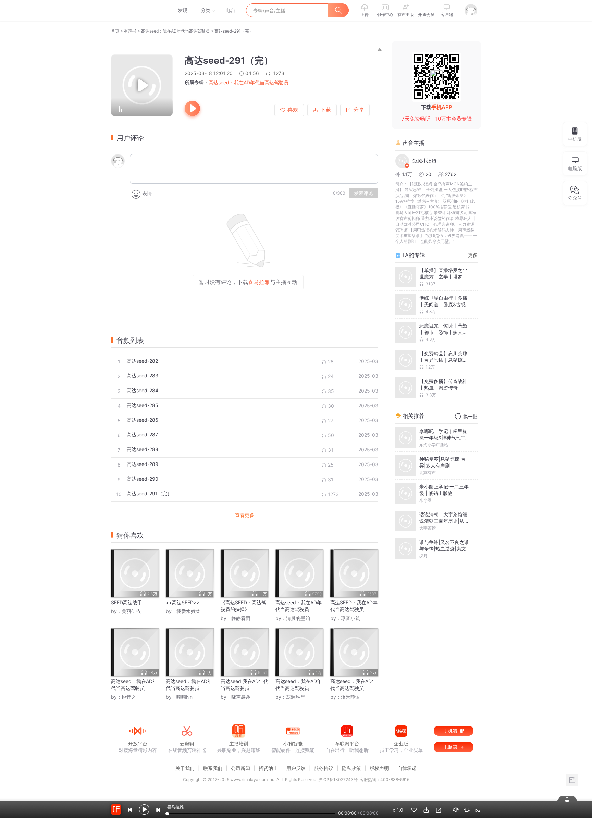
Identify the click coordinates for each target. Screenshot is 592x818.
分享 (358, 110)
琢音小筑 (350, 618)
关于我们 (185, 768)
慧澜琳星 (295, 697)
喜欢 (292, 110)
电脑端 (451, 747)
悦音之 (129, 697)
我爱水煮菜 (188, 611)
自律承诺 (407, 768)
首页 (115, 31)
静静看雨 (240, 618)
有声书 (130, 31)
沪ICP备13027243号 (338, 779)
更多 (473, 255)
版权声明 (379, 768)
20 (428, 174)
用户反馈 (296, 768)
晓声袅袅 (240, 697)
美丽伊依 (131, 611)
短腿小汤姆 (424, 160)
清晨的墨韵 (298, 618)
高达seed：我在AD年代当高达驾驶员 (175, 31)
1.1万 (407, 174)
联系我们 (212, 768)
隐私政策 (351, 768)
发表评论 (363, 193)
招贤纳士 (268, 768)
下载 (325, 110)
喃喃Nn (184, 697)
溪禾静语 (350, 697)
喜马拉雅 (137, 10)
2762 (450, 174)
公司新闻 (240, 768)
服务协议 (323, 768)
